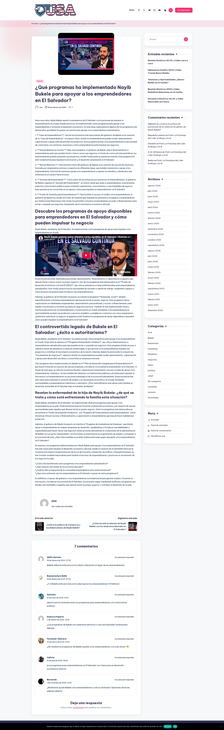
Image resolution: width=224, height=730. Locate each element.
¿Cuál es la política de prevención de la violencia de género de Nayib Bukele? (167, 127)
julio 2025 (152, 256)
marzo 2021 (153, 294)
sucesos (152, 392)
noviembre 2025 (156, 234)
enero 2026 (153, 223)
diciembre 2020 (155, 310)
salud (150, 376)
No (175, 726)
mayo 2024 (153, 277)
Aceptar (168, 726)
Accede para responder (124, 557)
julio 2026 (152, 191)
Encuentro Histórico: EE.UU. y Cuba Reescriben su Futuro (165, 100)
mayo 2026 (153, 202)
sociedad (152, 386)
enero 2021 (153, 305)
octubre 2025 (154, 240)
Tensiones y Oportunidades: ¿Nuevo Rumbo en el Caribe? (166, 81)
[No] (221, 726)
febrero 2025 (154, 272)
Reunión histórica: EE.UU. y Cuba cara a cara (168, 62)
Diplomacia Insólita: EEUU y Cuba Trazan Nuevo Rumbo (164, 71)
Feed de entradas (159, 425)
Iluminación (153, 343)
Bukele (40, 81)
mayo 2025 (153, 267)
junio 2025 (153, 261)
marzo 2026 (154, 212)
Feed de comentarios (161, 430)
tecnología (153, 397)
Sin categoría (154, 381)
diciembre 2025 (155, 229)
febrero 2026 (154, 218)
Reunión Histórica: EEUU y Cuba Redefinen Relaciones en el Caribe (165, 90)
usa (54, 501)
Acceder (155, 419)
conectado (78, 707)
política (151, 370)
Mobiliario (152, 354)
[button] (183, 10)
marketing (153, 349)
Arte (150, 332)
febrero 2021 (154, 299)
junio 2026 (153, 196)
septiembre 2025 (156, 245)
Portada (35, 24)
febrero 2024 (154, 283)
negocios (152, 359)
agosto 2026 (154, 185)
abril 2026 (153, 207)
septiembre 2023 (156, 288)
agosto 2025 (154, 250)
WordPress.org (158, 436)
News (150, 365)
